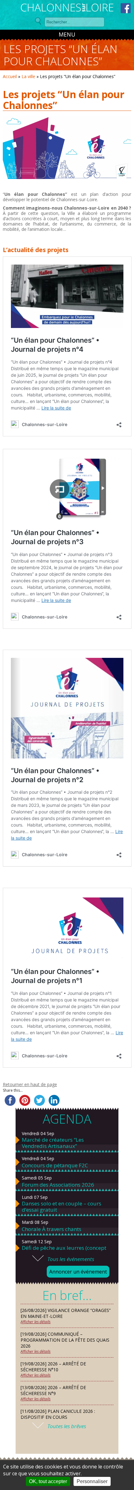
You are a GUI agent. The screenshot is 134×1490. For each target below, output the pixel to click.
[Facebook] (126, 8)
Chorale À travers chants (51, 1229)
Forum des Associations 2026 (58, 1185)
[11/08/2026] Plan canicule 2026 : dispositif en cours (58, 1414)
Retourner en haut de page (30, 1084)
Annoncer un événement (78, 1271)
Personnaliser (92, 1481)
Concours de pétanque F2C (55, 1165)
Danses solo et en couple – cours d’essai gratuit (61, 1206)
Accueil (10, 76)
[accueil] (67, 8)
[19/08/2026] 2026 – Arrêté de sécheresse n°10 (53, 1367)
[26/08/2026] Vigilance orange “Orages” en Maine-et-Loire (66, 1313)
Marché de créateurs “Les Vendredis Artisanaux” (53, 1143)
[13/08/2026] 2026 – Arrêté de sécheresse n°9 (53, 1390)
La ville (28, 76)
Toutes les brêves (66, 1426)
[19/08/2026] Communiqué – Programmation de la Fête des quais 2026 (65, 1340)
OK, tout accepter (48, 1481)
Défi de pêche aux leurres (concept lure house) (64, 1251)
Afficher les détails (35, 1321)
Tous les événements (70, 1259)
